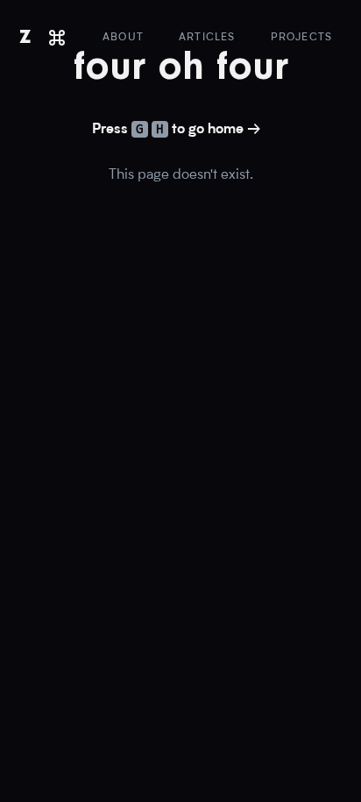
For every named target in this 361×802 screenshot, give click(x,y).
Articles (207, 37)
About (123, 37)
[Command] (56, 38)
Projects (302, 37)
